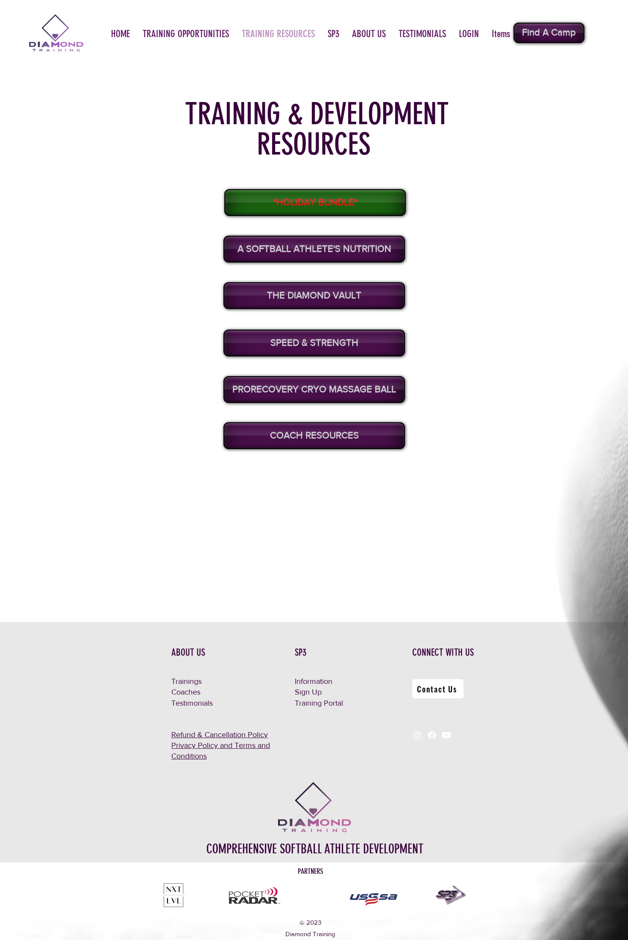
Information (313, 681)
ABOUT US (188, 652)
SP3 (300, 652)
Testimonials (192, 703)
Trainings (186, 681)
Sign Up (308, 692)
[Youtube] (446, 735)
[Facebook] (432, 735)
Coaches (185, 692)
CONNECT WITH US (443, 652)
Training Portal (319, 703)
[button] (185, 34)
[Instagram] (417, 735)
